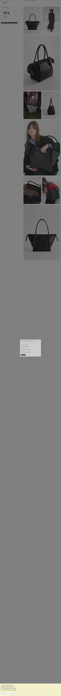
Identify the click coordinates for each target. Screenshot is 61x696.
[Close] (59, 684)
